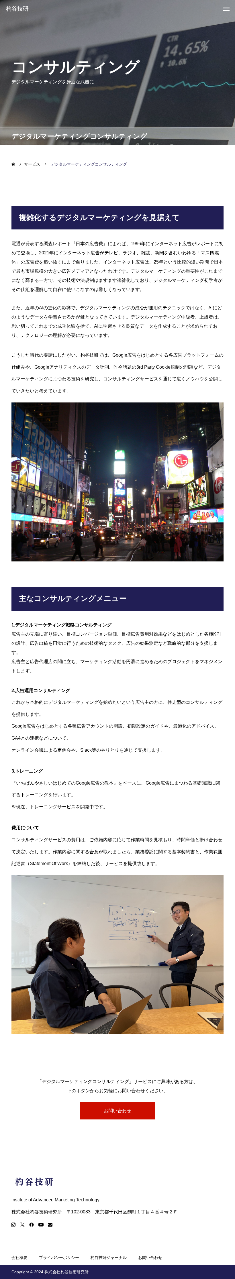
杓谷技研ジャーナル (109, 1257)
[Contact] (50, 1224)
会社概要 (19, 1257)
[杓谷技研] (117, 1181)
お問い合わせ (117, 1110)
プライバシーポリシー (59, 1257)
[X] (22, 1224)
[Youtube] (41, 1224)
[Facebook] (31, 1224)
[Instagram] (13, 1224)
